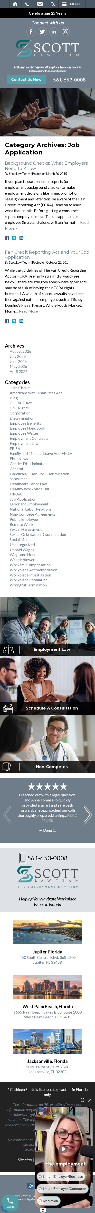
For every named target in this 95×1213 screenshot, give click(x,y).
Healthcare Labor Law (28, 483)
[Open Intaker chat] (43, 1210)
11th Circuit (20, 387)
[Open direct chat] (82, 1100)
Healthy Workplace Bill (29, 488)
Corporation (20, 413)
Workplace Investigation (30, 575)
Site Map (25, 1159)
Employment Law (24, 443)
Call (27, 4)
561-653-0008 (69, 79)
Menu (75, 4)
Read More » (29, 311)
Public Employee (24, 519)
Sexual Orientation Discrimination (38, 534)
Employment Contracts (29, 438)
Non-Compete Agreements (32, 514)
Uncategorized (22, 544)
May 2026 (18, 366)
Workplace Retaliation (29, 579)
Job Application (23, 499)
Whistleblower (22, 559)
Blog (14, 397)
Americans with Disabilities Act (36, 392)
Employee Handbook (27, 428)
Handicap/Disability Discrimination (39, 473)
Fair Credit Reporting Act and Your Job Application (47, 255)
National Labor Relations (30, 509)
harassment (19, 478)
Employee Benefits (25, 423)
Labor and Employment (29, 504)
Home (15, 4)
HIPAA (16, 494)
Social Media (20, 539)
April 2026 (19, 371)
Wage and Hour (23, 554)
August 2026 (20, 351)
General (16, 468)
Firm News (19, 458)
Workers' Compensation (30, 564)
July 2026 (18, 356)
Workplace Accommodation (33, 569)
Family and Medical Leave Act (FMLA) (42, 453)
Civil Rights (19, 407)
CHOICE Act (21, 402)
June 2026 (18, 361)
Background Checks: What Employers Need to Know (46, 166)
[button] (88, 815)
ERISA (15, 448)
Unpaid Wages (22, 549)
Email (40, 4)
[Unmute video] (64, 1149)
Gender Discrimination (29, 463)
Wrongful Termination (28, 585)
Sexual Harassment (26, 529)
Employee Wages (24, 433)
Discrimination (22, 418)
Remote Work (21, 524)
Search (52, 4)
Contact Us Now (26, 79)
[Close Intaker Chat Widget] (89, 1100)
